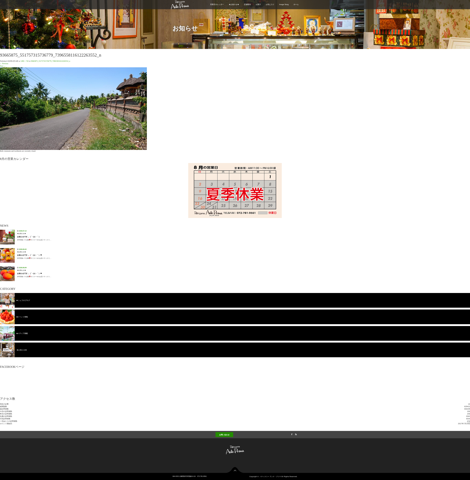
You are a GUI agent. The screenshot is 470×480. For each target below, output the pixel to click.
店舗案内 (247, 4)
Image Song (284, 4)
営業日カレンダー (217, 4)
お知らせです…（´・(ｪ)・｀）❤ (29, 255)
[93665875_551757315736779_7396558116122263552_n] (73, 108)
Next (3, 66)
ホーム (296, 4)
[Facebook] (291, 434)
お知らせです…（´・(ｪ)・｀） (28, 237)
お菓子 (258, 4)
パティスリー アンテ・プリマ (270, 476)
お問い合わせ (224, 434)
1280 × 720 (25, 61)
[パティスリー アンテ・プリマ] (180, 4)
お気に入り (270, 4)
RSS (295, 434)
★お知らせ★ (234, 4)
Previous (4, 63)
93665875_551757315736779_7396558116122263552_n (50, 61)
